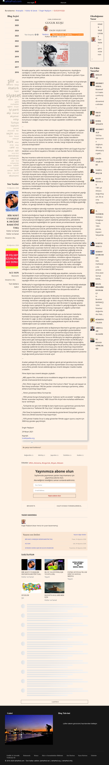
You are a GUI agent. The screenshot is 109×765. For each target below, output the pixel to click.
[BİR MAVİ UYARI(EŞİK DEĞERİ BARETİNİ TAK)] (12, 201)
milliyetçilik (14, 158)
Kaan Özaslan (99, 182)
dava (9, 173)
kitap (17, 84)
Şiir (23, 598)
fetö (17, 148)
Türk (10, 142)
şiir (11, 81)
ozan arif (15, 173)
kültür (16, 100)
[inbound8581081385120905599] (54, 54)
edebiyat (16, 139)
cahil (12, 147)
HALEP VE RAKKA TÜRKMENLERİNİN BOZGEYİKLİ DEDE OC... (72, 506)
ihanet (16, 136)
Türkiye (15, 122)
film (31, 463)
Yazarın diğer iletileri (80, 535)
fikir (17, 131)
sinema (38, 463)
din (17, 82)
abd (12, 161)
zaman (10, 170)
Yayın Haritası (82, 755)
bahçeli (11, 151)
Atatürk (13, 88)
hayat (16, 91)
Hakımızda (26, 755)
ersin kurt (15, 153)
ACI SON (14, 272)
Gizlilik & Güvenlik (12, 755)
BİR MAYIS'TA (31, 506)
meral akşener (14, 114)
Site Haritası (70, 755)
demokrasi (13, 155)
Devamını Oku (10, 238)
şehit (17, 102)
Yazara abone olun (54, 496)
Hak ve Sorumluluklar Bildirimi (52, 755)
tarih (16, 170)
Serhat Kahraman (100, 255)
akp (9, 113)
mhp (16, 119)
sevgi (17, 145)
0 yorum (62, 36)
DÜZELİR (25, 595)
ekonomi (14, 175)
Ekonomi (15, 276)
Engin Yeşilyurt (57, 30)
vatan (17, 142)
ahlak (12, 145)
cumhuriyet (14, 168)
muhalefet (14, 104)
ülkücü (9, 84)
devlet (10, 99)
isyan (54, 463)
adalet (16, 165)
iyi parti (14, 109)
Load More (55, 702)
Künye (36, 755)
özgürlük (46, 463)
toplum (15, 125)
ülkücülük (11, 131)
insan (16, 106)
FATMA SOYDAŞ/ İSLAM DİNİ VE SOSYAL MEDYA (77, 574)
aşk (17, 150)
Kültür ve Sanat (12, 231)
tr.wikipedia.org (28, 438)
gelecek (16, 128)
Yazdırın (45, 34)
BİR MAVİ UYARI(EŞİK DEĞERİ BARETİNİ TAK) (13, 221)
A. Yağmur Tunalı (99, 214)
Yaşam (47, 577)
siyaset (13, 95)
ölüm (11, 136)
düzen (60, 463)
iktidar (9, 165)
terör (17, 134)
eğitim (10, 106)
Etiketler (94, 755)
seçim (9, 133)
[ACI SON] (12, 258)
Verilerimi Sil (10, 758)
